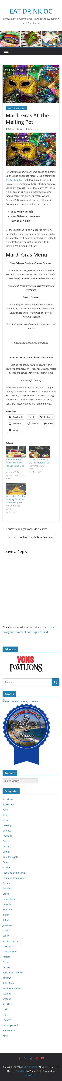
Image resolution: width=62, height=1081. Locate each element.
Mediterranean (11, 941)
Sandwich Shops (11, 988)
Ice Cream (8, 909)
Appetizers (8, 804)
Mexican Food (10, 951)
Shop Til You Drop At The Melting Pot (39, 461)
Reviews (7, 977)
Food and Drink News (16, 108)
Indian (6, 914)
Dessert (7, 846)
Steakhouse (9, 1004)
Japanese (7, 925)
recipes (6, 967)
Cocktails (7, 835)
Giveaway (8, 888)
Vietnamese (9, 1030)
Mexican (7, 946)
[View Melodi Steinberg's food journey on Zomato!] (22, 701)
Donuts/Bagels (10, 856)
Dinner (6, 851)
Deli (5, 841)
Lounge (6, 930)
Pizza (5, 962)
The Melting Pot (14, 179)
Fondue (6, 867)
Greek (6, 893)
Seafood (7, 993)
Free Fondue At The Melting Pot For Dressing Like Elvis (15, 464)
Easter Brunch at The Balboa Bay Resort (31, 537)
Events (6, 862)
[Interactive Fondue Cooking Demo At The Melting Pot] (16, 489)
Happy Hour (9, 898)
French (6, 883)
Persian (6, 956)
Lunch (6, 935)
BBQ (5, 814)
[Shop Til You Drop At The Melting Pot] (39, 452)
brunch (6, 820)
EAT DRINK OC (31, 11)
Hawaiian (7, 904)
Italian (6, 920)
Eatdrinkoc (33, 128)
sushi (5, 1009)
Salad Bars (8, 983)
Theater (7, 1019)
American (8, 799)
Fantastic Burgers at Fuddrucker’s (26, 529)
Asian (5, 809)
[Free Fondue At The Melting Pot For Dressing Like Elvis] (16, 452)
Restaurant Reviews (13, 972)
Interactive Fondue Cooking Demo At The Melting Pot (16, 499)
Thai (5, 1014)
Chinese (7, 830)
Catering (7, 825)
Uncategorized (10, 1025)
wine (5, 1035)
